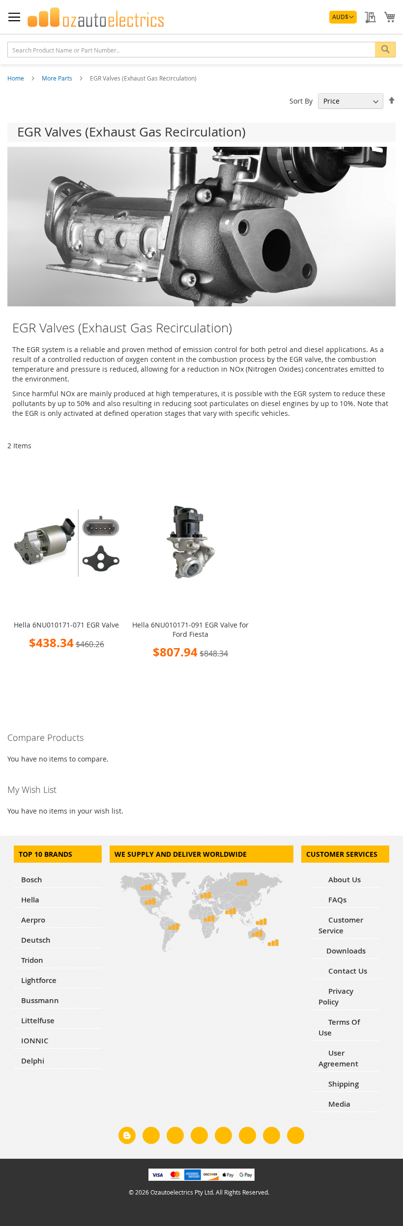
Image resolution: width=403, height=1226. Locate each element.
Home (16, 78)
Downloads (346, 951)
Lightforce (39, 980)
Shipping (342, 1084)
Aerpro (33, 920)
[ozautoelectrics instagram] (175, 1137)
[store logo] (96, 17)
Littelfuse (38, 1020)
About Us (343, 879)
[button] (343, 17)
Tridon (32, 960)
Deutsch (36, 940)
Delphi (32, 1061)
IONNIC (35, 1040)
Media (338, 1104)
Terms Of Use (339, 1027)
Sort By (301, 101)
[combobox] (201, 49)
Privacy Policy (335, 996)
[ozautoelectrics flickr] (247, 1137)
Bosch (31, 879)
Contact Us (346, 971)
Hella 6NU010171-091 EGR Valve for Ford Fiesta (190, 629)
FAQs (336, 900)
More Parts (58, 78)
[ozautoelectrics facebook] (151, 1137)
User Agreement (338, 1058)
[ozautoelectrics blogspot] (127, 1135)
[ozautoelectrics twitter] (199, 1137)
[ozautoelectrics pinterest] (223, 1137)
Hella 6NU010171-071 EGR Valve (66, 624)
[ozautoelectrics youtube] (271, 1137)
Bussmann (40, 1000)
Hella (30, 900)
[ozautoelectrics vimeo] (295, 1137)
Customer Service (340, 925)
